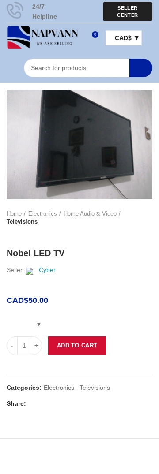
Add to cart (77, 345)
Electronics (42, 213)
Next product (28, 234)
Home (14, 213)
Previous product (11, 234)
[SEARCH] (140, 68)
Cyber (47, 269)
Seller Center (127, 11)
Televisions (22, 221)
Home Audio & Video (90, 213)
